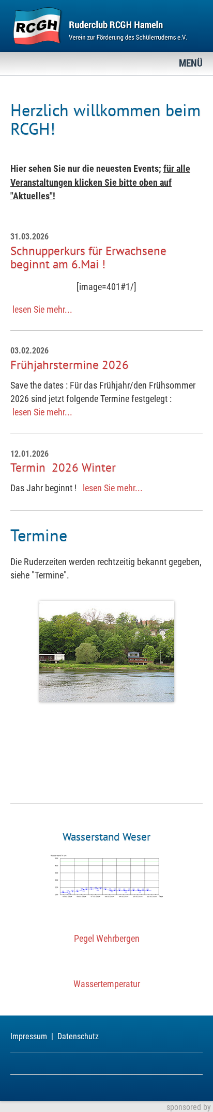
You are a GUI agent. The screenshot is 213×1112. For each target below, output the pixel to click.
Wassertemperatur (106, 984)
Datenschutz (78, 1036)
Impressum (28, 1036)
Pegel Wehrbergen (107, 938)
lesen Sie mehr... (42, 309)
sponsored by (188, 1107)
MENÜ (191, 63)
